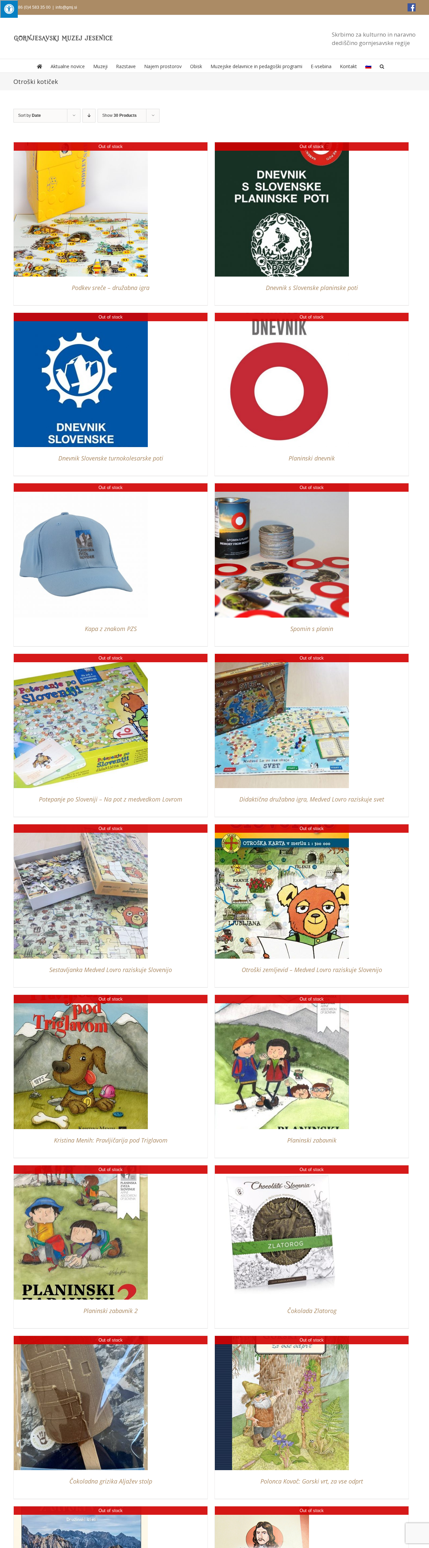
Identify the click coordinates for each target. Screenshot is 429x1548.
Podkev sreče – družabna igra (110, 288)
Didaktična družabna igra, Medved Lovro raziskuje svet (311, 799)
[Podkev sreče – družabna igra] (81, 145)
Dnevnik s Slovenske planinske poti (312, 288)
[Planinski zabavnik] (282, 998)
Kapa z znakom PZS (111, 629)
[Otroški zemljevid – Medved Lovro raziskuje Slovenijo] (282, 827)
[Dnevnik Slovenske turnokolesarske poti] (81, 316)
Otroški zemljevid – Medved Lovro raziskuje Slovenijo (312, 970)
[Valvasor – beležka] (262, 1509)
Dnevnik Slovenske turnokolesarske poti (110, 458)
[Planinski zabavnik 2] (81, 1168)
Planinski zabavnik (311, 1140)
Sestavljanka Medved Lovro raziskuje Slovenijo (110, 970)
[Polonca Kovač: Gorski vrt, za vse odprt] (282, 1339)
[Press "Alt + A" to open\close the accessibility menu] (9, 9)
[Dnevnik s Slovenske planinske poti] (282, 145)
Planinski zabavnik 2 (110, 1311)
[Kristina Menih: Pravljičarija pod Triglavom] (81, 998)
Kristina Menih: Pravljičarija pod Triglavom (111, 1140)
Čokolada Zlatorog (311, 1311)
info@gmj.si (66, 7)
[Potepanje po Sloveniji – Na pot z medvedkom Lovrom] (81, 657)
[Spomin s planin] (282, 486)
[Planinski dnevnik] (282, 316)
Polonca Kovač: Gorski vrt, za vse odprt (311, 1481)
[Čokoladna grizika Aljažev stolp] (81, 1339)
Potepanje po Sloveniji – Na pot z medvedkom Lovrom (110, 799)
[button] (382, 65)
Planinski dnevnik (312, 458)
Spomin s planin (311, 629)
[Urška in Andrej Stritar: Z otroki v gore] (81, 1509)
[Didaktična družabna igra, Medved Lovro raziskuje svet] (282, 657)
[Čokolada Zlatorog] (282, 1168)
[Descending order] (89, 116)
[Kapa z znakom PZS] (81, 486)
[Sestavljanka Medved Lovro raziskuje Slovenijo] (81, 827)
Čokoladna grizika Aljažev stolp (110, 1481)
